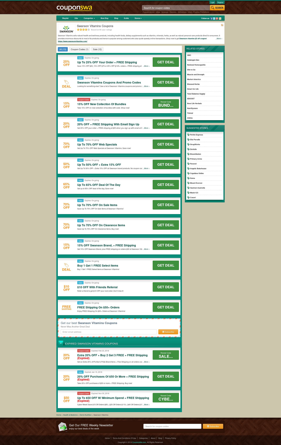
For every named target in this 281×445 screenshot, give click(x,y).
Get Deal (165, 62)
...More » (218, 38)
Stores (137, 18)
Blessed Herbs (193, 84)
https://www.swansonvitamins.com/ (72, 41)
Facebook (211, 18)
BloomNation (195, 154)
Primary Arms (196, 158)
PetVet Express (196, 134)
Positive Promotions (201, 12)
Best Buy (104, 18)
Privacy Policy (170, 438)
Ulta (76, 18)
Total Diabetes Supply (196, 93)
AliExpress (182, 12)
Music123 (194, 192)
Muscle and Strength (195, 74)
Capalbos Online (197, 173)
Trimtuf (190, 113)
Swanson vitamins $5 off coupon (192, 38)
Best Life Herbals (194, 103)
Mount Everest (196, 183)
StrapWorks (195, 144)
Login (212, 2)
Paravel (193, 163)
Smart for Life (193, 89)
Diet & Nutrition (86, 415)
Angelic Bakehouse (198, 168)
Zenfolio (193, 149)
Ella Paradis (195, 139)
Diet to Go (191, 69)
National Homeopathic (196, 64)
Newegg (164, 12)
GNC (189, 55)
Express (173, 12)
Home (58, 415)
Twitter (214, 18)
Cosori (193, 197)
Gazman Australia (197, 187)
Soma (192, 178)
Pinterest (217, 18)
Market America (194, 79)
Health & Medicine (70, 415)
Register (220, 2)
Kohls (126, 18)
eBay (158, 12)
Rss (220, 18)
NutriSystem (192, 108)
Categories (88, 18)
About (153, 438)
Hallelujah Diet (193, 60)
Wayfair (65, 18)
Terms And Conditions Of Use (124, 438)
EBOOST (191, 98)
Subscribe (169, 331)
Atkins (190, 118)
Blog (116, 18)
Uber (190, 12)
